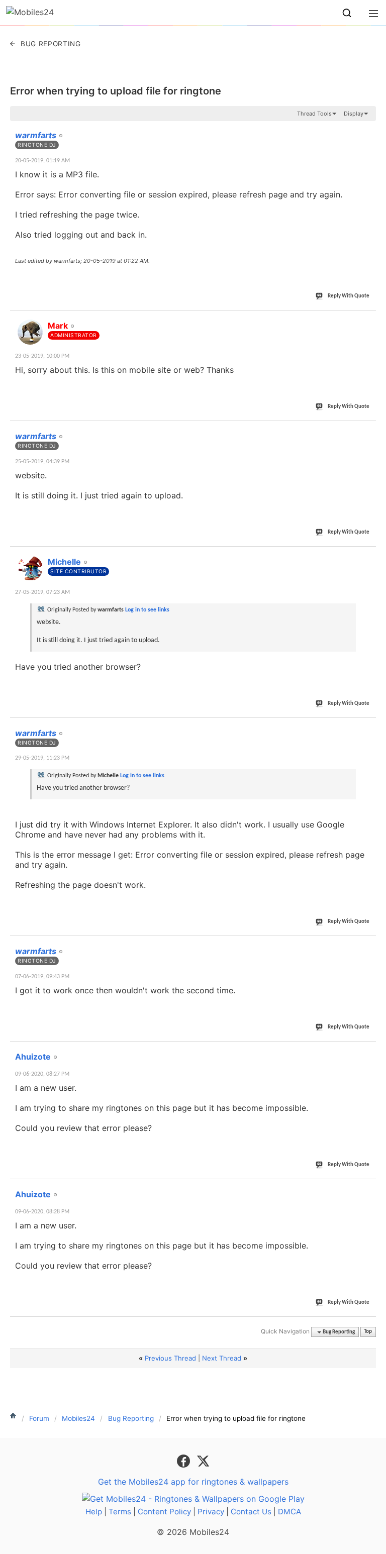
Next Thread (221, 1358)
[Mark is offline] (30, 332)
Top (368, 1332)
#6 (368, 946)
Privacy (211, 1511)
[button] (347, 13)
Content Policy (164, 1511)
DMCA (289, 1511)
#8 (368, 1189)
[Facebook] (184, 1460)
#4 (368, 556)
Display (353, 113)
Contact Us (251, 1511)
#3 (368, 431)
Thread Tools (314, 113)
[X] (203, 1460)
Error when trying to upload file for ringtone (115, 91)
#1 (368, 130)
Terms (120, 1511)
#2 (368, 320)
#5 (368, 727)
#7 (368, 1051)
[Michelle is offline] (30, 568)
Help (93, 1511)
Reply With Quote (348, 296)
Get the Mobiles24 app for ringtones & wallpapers (193, 1482)
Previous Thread (170, 1358)
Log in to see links (147, 610)
